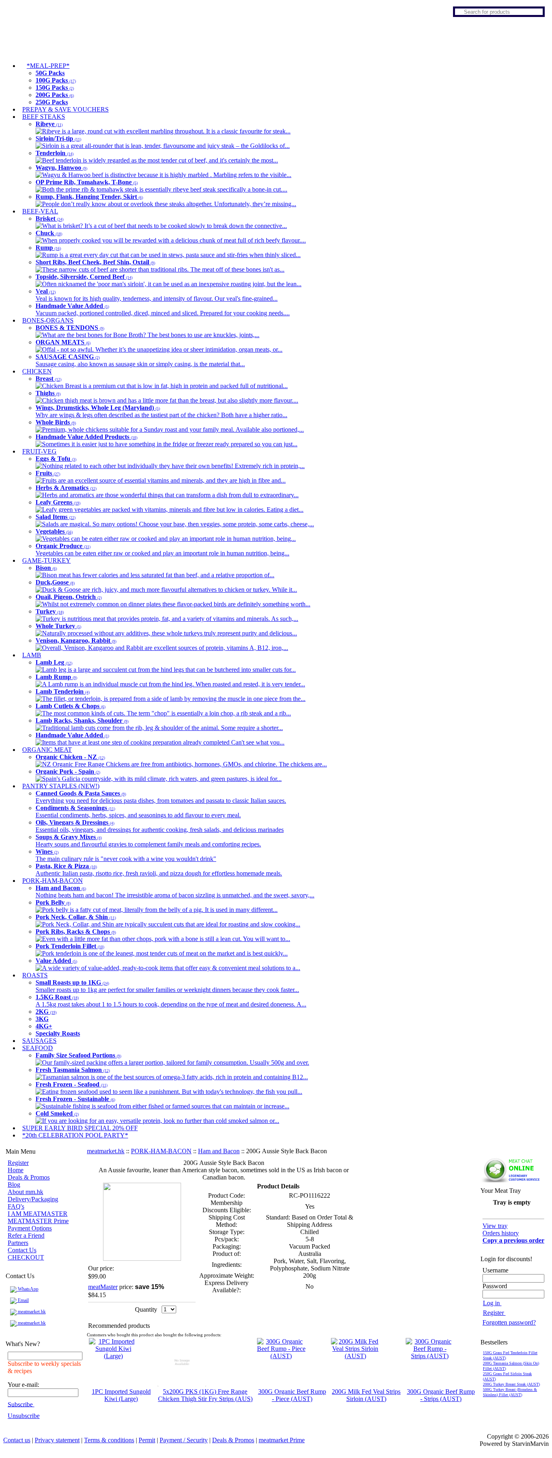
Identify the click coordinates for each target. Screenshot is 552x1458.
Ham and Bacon (219, 1151)
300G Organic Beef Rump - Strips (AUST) (441, 1395)
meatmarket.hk (31, 1312)
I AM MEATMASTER (37, 1213)
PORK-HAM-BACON (161, 1151)
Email (23, 1300)
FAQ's (16, 1206)
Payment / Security (184, 1440)
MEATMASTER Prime (38, 1220)
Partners (18, 1242)
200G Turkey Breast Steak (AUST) (511, 1384)
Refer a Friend (26, 1235)
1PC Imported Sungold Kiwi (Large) (121, 1395)
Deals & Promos (29, 1177)
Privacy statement (57, 1440)
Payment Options (30, 1228)
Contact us (16, 1440)
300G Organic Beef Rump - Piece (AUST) (292, 1395)
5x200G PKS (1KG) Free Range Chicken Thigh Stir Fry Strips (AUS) (205, 1395)
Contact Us (22, 1250)
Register (18, 1162)
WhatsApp (27, 1289)
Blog (14, 1184)
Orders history (500, 1233)
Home (15, 1170)
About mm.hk (25, 1191)
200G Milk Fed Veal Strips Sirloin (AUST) (366, 1395)
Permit (147, 1440)
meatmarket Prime (282, 1440)
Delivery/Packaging (33, 1199)
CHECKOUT (26, 1257)
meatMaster (103, 1286)
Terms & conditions (109, 1440)
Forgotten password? (509, 1322)
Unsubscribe (24, 1415)
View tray (495, 1225)
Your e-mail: (23, 1384)
